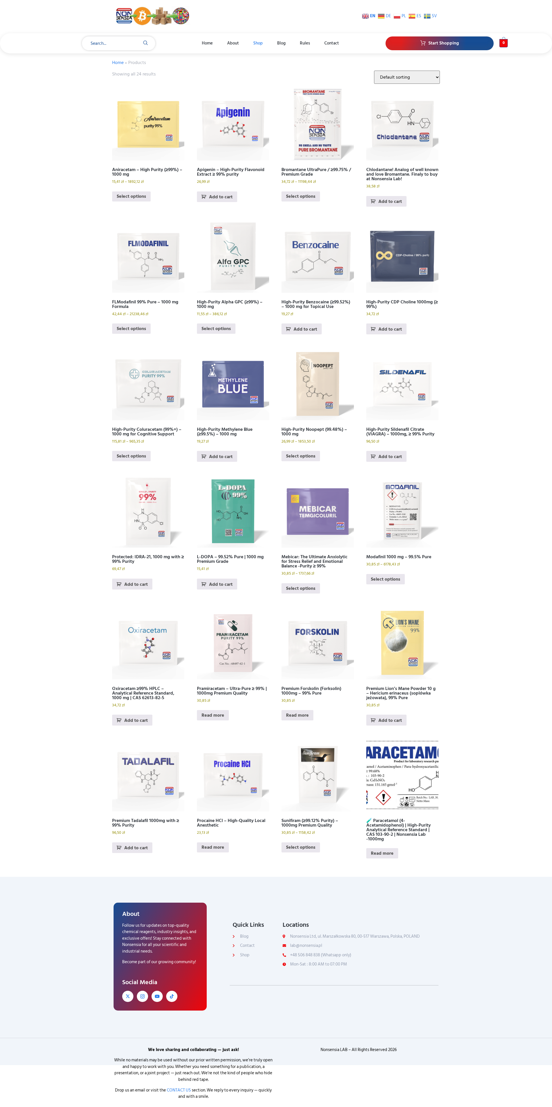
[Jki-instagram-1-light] (142, 996)
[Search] (145, 43)
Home (207, 43)
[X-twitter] (127, 996)
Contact (331, 43)
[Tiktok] (171, 996)
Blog (281, 43)
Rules (305, 43)
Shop (258, 43)
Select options (131, 196)
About (233, 43)
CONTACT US (179, 1090)
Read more (213, 715)
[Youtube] (157, 996)
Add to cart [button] (221, 197)
